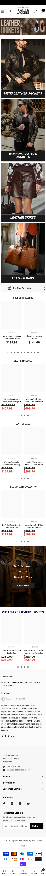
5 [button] (21, 352)
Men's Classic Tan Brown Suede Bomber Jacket (12, 337)
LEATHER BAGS (23, 278)
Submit (36, 826)
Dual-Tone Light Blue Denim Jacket (34, 337)
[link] (23, 64)
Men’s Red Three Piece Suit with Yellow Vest (11, 526)
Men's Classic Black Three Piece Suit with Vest (34, 526)
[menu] (2, 11)
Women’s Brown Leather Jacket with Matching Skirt (11, 400)
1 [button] (8, 352)
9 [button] (34, 352)
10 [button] (38, 352)
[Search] (10, 11)
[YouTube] (28, 804)
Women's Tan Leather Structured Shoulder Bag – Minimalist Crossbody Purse (12, 463)
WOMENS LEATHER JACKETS (23, 155)
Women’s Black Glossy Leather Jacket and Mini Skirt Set (34, 400)
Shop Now (23, 585)
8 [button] (31, 352)
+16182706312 (17, 767)
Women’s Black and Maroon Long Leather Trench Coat (34, 652)
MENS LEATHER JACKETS (23, 93)
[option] (12, 323)
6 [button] (24, 352)
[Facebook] (4, 804)
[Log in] (35, 11)
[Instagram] (12, 804)
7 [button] (28, 352)
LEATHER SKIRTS (23, 217)
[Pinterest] (20, 804)
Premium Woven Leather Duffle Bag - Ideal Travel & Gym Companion (34, 463)
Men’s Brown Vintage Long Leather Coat (12, 652)
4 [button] (18, 352)
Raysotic (11, 332)
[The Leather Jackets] (23, 26)
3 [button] (14, 352)
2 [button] (11, 352)
